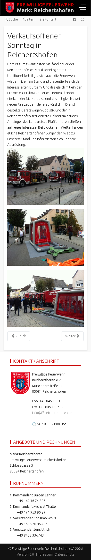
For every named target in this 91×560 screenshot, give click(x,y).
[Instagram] (82, 19)
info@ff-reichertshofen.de (52, 413)
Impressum (44, 554)
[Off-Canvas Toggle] (82, 7)
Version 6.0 (25, 554)
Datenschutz (64, 554)
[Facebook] (74, 19)
